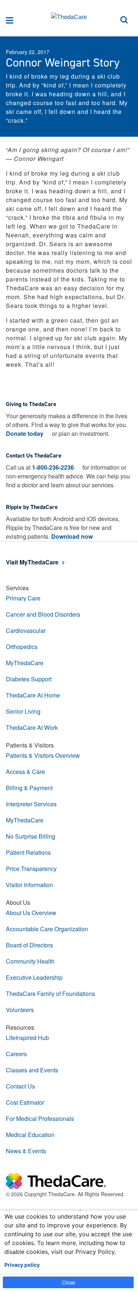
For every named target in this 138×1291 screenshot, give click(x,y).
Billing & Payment (29, 787)
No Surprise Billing (30, 836)
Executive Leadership (34, 977)
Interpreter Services (31, 804)
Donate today (24, 433)
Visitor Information (29, 885)
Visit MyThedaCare (32, 562)
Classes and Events (32, 1070)
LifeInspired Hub (27, 1037)
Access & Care (25, 771)
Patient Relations (28, 852)
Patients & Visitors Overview (43, 755)
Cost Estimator (25, 1102)
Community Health (30, 961)
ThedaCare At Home (33, 695)
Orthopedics (22, 646)
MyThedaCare (24, 663)
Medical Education (30, 1134)
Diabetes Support (29, 679)
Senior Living (23, 711)
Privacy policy (22, 1265)
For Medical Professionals (40, 1118)
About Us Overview (31, 912)
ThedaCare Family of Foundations (50, 993)
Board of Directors (29, 945)
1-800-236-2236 (53, 467)
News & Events (26, 1151)
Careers (16, 1054)
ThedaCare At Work (32, 727)
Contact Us (20, 1086)
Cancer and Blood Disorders (43, 614)
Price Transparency (31, 868)
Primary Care (23, 598)
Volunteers (20, 1009)
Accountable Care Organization (47, 929)
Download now (72, 536)
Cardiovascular (26, 630)
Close (68, 1282)
